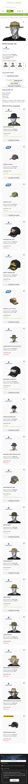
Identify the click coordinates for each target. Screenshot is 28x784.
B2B (19, 11)
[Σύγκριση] (24, 109)
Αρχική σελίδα (4, 17)
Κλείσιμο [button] (14, 780)
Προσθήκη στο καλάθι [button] (13, 76)
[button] (23, 22)
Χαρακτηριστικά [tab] (18, 80)
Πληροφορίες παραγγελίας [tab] (14, 86)
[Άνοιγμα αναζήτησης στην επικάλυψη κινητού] (14, 7)
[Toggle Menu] (24, 14)
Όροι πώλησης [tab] (14, 83)
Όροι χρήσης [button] (6, 777)
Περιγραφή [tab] (9, 80)
